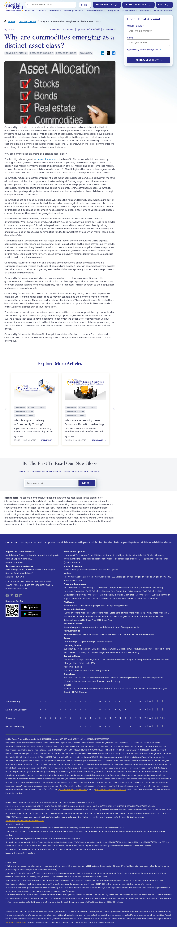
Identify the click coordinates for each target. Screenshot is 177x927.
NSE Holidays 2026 (72, 659)
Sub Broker (163, 648)
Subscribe (87, 483)
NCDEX (82, 677)
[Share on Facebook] (113, 53)
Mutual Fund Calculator (114, 591)
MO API (101, 605)
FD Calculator (85, 587)
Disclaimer (134, 677)
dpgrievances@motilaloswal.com (110, 789)
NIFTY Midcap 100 (147, 576)
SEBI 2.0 (127, 688)
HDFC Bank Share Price (74, 612)
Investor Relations (119, 677)
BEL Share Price (105, 620)
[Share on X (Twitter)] (108, 53)
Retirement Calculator (151, 587)
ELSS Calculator (143, 594)
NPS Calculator (110, 598)
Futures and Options (108, 569)
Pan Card (73, 670)
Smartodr (118, 688)
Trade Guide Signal (88, 605)
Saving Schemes (102, 670)
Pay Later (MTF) (136, 558)
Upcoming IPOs (71, 555)
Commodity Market (87, 569)
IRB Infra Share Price (98, 616)
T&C (160, 49)
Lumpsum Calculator (74, 591)
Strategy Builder (120, 605)
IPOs (130, 648)
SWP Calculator (150, 591)
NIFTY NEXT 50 (131, 576)
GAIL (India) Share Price (152, 612)
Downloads (106, 688)
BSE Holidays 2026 (90, 659)
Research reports (72, 627)
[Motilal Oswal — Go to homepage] (13, 7)
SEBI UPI (162, 4)
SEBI (75, 677)
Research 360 (70, 605)
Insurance (75, 562)
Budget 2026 (70, 648)
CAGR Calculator (94, 591)
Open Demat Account (136, 4)
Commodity (80, 652)
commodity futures (45, 159)
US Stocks (148, 555)
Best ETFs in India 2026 (85, 663)
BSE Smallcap (103, 576)
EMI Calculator (134, 591)
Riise (109, 605)
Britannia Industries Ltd (151, 616)
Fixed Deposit (120, 558)
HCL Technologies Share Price (124, 616)
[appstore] (31, 607)
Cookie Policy (147, 677)
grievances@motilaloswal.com (72, 789)
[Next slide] (113, 409)
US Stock (153, 648)
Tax (65, 670)
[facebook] (7, 596)
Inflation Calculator (92, 598)
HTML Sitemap (80, 692)
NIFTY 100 (161, 576)
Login (84, 4)
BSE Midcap (117, 576)
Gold (66, 652)
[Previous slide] (6, 409)
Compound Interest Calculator (123, 587)
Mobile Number (135, 26)
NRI (71, 652)
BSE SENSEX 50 (75, 580)
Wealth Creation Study (109, 681)
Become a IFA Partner (123, 634)
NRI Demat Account (104, 555)
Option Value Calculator (130, 598)
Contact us (69, 641)
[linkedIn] (20, 596)
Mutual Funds (87, 555)
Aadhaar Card (86, 670)
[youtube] (16, 596)
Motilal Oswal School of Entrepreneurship (119, 627)
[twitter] (12, 596)
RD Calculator (100, 587)
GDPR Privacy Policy (90, 688)
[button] (28, 5)
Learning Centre (90, 627)
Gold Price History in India (113, 659)
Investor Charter (72, 688)
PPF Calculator (127, 594)
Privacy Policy (153, 688)
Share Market (70, 569)
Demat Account (99, 648)
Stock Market (84, 648)
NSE (70, 677)
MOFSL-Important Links (98, 677)
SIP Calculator (70, 587)
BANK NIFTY (90, 576)
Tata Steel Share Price (97, 612)
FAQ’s (79, 641)
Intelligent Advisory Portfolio (129, 555)
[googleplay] (31, 614)
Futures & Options (118, 648)
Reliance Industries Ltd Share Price (80, 620)
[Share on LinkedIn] (102, 53)
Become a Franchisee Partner (97, 634)
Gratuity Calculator (109, 594)
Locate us (88, 641)
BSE (65, 677)
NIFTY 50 (68, 576)
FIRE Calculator (151, 598)
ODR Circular (139, 688)
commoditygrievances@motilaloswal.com (25, 820)
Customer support (103, 641)
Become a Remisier (145, 634)
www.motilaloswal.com (16, 922)
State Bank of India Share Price (124, 612)
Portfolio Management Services (97, 558)
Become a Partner (104, 4)
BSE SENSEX (78, 576)
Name (130, 37)
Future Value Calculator (87, 594)
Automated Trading (129, 652)
